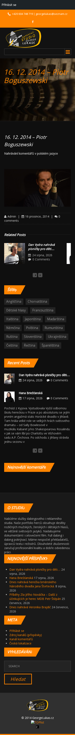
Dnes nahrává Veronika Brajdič (30, 607)
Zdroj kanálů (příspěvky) (25, 635)
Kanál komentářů (21, 639)
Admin (12, 216)
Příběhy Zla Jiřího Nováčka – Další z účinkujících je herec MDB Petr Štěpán (35, 597)
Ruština (12, 336)
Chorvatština (37, 301)
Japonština (33, 319)
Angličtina (13, 301)
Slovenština (32, 336)
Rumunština (54, 328)
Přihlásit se (16, 631)
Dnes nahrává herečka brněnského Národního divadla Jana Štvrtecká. (32, 584)
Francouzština (42, 310)
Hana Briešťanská (30, 393)
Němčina (13, 328)
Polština (32, 328)
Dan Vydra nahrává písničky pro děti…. (41, 247)
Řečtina (29, 345)
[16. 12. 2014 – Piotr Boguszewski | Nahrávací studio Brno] (23, 38)
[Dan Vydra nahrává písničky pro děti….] (14, 253)
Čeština (12, 345)
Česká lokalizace (20, 643)
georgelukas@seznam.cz (52, 14)
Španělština (50, 345)
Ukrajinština (57, 336)
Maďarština (55, 319)
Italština (12, 319)
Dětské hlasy (16, 310)
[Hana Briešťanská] (9, 396)
